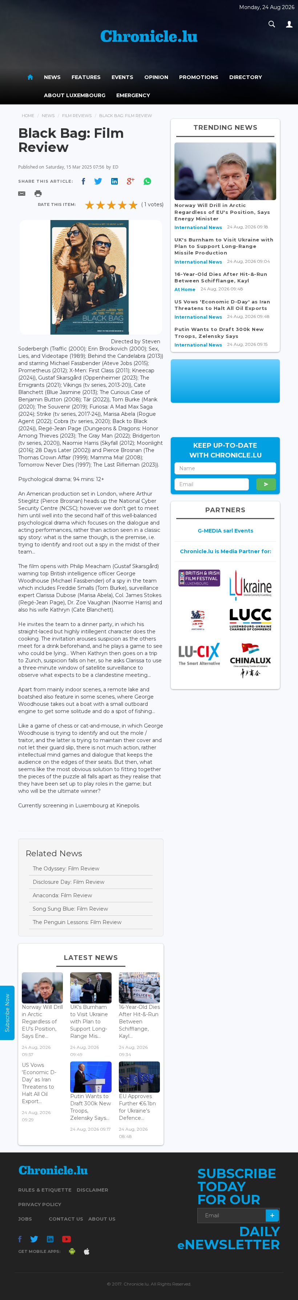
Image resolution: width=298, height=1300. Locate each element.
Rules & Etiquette (45, 1190)
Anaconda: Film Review (62, 895)
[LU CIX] (199, 653)
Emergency (133, 95)
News (52, 77)
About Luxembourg (74, 95)
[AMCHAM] (199, 620)
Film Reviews (77, 115)
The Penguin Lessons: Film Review (77, 922)
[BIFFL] (199, 578)
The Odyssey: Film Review (66, 868)
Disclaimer (92, 1190)
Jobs (25, 1219)
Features (86, 77)
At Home (185, 289)
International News (198, 227)
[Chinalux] (250, 660)
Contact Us (66, 1219)
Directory (245, 77)
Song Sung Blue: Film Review (70, 909)
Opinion (156, 77)
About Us (102, 1219)
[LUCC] (250, 619)
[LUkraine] (250, 585)
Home (28, 115)
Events (122, 77)
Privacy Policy (39, 1204)
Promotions (198, 77)
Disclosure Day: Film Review (68, 882)
